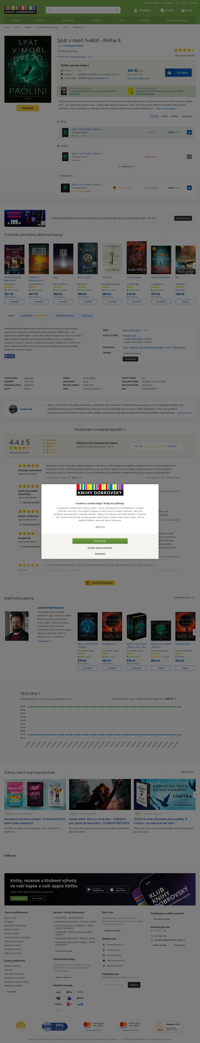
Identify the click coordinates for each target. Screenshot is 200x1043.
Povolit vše (100, 541)
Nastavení (100, 553)
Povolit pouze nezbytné (100, 548)
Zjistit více (100, 527)
